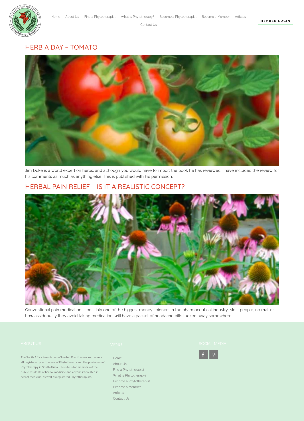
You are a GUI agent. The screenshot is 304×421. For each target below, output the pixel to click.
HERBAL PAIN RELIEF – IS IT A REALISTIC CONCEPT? (105, 186)
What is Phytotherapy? (137, 16)
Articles (240, 16)
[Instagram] (213, 354)
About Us (72, 16)
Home (55, 16)
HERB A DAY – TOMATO (61, 47)
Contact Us (148, 24)
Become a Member (216, 16)
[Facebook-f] (203, 354)
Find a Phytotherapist (100, 16)
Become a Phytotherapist (178, 16)
